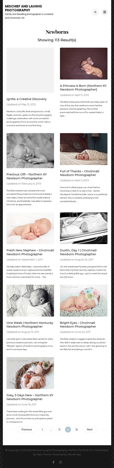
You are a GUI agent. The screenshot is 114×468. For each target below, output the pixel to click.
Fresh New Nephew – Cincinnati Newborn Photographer (30, 252)
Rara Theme (44, 454)
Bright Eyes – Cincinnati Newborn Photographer (78, 324)
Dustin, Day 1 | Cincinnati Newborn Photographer (78, 252)
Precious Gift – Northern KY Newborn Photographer (27, 176)
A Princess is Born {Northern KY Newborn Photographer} (83, 87)
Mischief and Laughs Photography (23, 8)
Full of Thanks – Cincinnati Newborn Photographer (79, 173)
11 (60, 429)
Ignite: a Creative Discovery (27, 99)
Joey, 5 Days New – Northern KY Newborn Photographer (30, 397)
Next (90, 429)
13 (77, 429)
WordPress (74, 454)
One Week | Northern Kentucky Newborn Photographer (30, 324)
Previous (26, 429)
